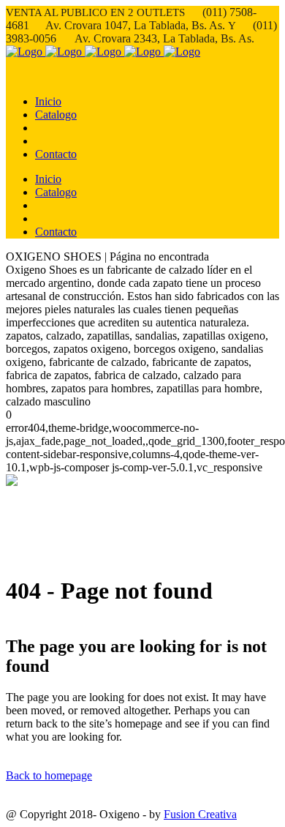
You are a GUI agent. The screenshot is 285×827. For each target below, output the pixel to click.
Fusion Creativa (200, 814)
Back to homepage (49, 775)
